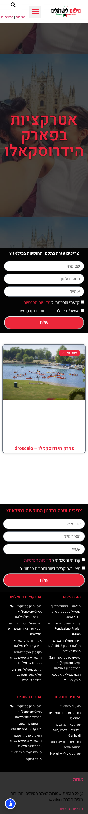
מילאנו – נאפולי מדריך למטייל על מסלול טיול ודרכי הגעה (66, 611)
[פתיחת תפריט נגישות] (10, 803)
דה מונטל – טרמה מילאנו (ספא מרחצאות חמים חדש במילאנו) (24, 628)
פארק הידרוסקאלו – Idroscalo (44, 448)
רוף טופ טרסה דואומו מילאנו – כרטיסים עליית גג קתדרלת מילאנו (26, 657)
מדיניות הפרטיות (36, 302)
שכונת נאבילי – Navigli (65, 753)
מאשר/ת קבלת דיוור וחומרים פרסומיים (49, 311)
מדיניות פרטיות (70, 808)
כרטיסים (7, 17)
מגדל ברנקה (34, 759)
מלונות (20, 17)
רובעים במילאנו (70, 706)
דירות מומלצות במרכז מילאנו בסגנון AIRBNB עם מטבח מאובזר (64, 645)
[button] (35, 12)
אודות (78, 779)
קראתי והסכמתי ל (51, 302)
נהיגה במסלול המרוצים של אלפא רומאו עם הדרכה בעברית (27, 674)
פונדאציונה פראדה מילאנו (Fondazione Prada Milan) (64, 628)
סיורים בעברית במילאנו (26, 752)
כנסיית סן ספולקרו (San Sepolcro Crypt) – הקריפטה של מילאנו (65, 662)
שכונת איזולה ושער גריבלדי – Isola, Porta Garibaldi (66, 730)
